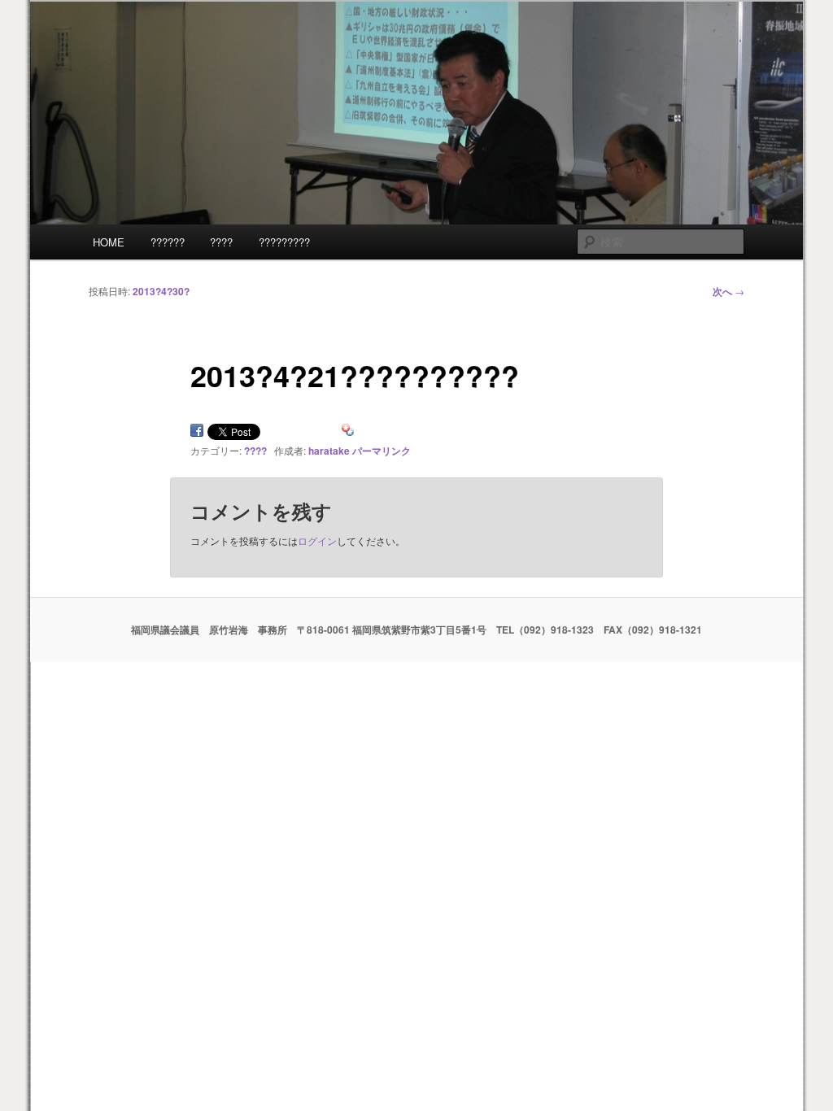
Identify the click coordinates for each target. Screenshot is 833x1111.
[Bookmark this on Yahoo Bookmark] (348, 433)
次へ (728, 291)
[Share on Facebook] (196, 433)
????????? (284, 242)
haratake (329, 450)
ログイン (317, 540)
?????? (167, 242)
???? (221, 242)
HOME (108, 242)
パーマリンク (381, 450)
